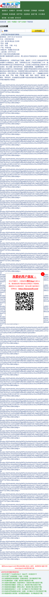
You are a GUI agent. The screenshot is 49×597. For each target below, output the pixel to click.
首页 (9, 22)
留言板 (4, 18)
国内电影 (19, 10)
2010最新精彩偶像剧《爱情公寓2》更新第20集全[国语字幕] (22, 587)
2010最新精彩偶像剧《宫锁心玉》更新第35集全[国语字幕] (21, 585)
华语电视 (41, 10)
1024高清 (41, 14)
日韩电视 (5, 14)
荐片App (30, 281)
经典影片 (12, 10)
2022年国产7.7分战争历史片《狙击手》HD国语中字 (19, 574)
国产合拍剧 (22, 22)
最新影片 (5, 10)
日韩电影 (34, 10)
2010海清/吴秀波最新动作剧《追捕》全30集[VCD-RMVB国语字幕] (24, 591)
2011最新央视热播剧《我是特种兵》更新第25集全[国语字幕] (22, 583)
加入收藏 (11, 18)
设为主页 (18, 18)
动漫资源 (27, 14)
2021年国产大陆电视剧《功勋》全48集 (15, 576)
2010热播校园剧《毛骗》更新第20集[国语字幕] (17, 580)
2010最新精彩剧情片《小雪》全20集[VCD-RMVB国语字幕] (22, 589)
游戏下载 (34, 14)
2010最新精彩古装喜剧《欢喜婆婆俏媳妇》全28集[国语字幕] (22, 593)
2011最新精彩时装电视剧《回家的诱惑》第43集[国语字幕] (21, 578)
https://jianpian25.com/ (28, 289)
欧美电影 (27, 10)
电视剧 (14, 22)
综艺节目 (19, 14)
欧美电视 (12, 14)
